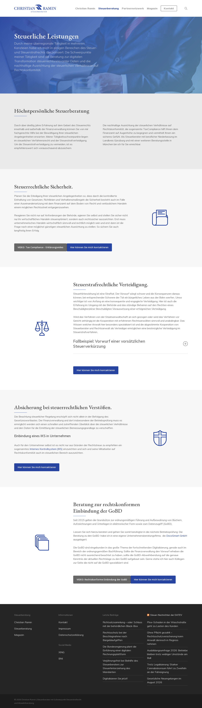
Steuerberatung (23, 628)
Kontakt (63, 622)
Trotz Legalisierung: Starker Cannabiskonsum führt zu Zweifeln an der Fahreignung (166, 668)
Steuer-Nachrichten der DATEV (166, 615)
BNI (61, 658)
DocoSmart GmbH (176, 535)
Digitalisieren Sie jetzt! (115, 678)
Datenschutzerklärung (71, 634)
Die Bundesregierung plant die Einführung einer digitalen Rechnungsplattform (119, 650)
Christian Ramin (23, 622)
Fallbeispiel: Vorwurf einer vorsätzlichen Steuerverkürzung (109, 344)
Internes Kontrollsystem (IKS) (46, 449)
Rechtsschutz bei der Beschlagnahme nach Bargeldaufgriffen (115, 636)
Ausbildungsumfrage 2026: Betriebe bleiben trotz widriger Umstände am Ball (167, 654)
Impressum (65, 628)
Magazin (19, 634)
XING (61, 652)
